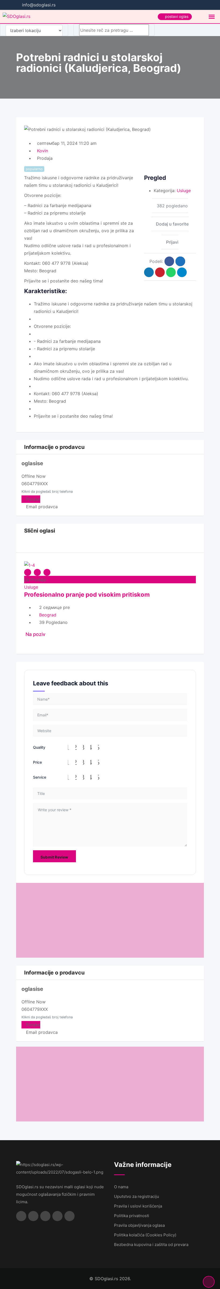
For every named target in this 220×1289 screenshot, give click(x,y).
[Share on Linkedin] (149, 272)
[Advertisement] (110, 920)
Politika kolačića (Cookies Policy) (145, 1234)
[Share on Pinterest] (160, 272)
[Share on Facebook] (169, 261)
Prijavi (172, 242)
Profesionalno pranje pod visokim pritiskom (87, 594)
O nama (121, 1186)
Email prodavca (41, 506)
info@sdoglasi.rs (39, 4)
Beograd (47, 615)
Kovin (42, 150)
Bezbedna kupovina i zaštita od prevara (151, 1244)
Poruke (32, 499)
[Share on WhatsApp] (171, 272)
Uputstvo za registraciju (136, 1196)
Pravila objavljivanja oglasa (139, 1225)
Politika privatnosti (131, 1215)
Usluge (184, 190)
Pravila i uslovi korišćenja (138, 1206)
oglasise (32, 463)
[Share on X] (180, 261)
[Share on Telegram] (182, 272)
